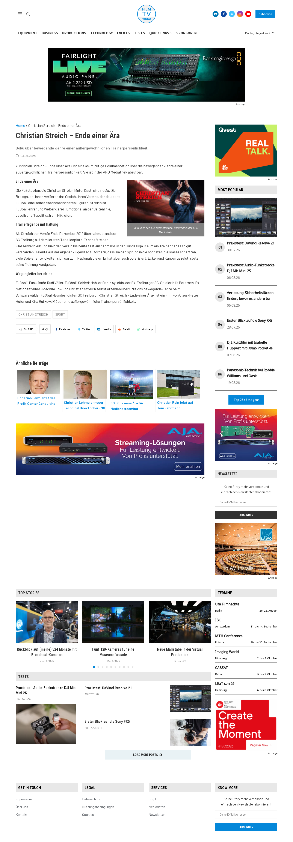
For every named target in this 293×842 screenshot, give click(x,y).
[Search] (28, 14)
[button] (21, 634)
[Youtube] (248, 14)
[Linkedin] (216, 14)
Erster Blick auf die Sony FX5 (249, 320)
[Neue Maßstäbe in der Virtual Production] (180, 622)
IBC (218, 620)
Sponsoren (186, 33)
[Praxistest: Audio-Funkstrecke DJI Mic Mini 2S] (46, 723)
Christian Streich (33, 314)
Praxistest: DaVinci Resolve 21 (251, 243)
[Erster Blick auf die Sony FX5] (190, 732)
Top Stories (28, 593)
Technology (102, 33)
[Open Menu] (20, 14)
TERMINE (225, 593)
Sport (60, 314)
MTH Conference (229, 635)
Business (50, 33)
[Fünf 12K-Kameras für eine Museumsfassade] (113, 622)
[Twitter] (232, 14)
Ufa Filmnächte (227, 604)
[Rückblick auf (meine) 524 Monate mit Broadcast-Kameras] (47, 622)
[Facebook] (224, 14)
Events (123, 33)
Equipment (27, 33)
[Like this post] (46, 329)
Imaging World (227, 651)
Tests (139, 33)
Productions (74, 33)
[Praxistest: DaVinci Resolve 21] (190, 699)
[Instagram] (240, 14)
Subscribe (265, 14)
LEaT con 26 (224, 683)
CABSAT (221, 667)
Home (20, 125)
